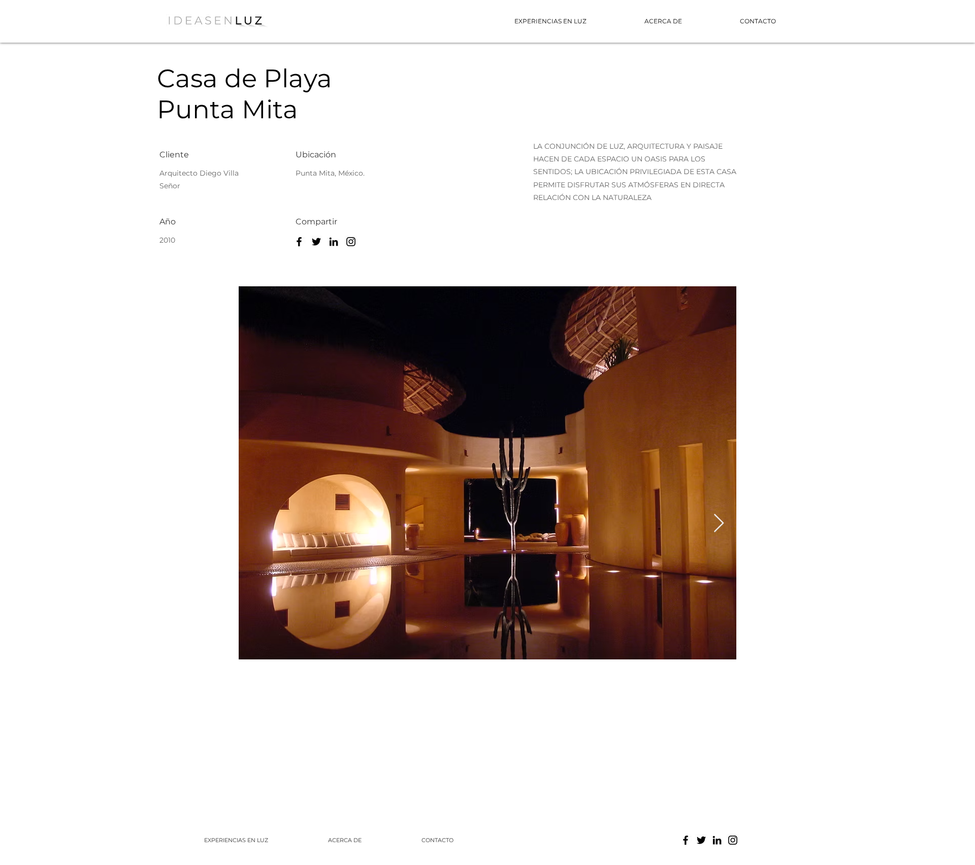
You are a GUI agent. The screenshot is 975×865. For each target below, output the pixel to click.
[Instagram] (351, 242)
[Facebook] (299, 242)
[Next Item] (719, 524)
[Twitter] (316, 242)
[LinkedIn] (334, 242)
